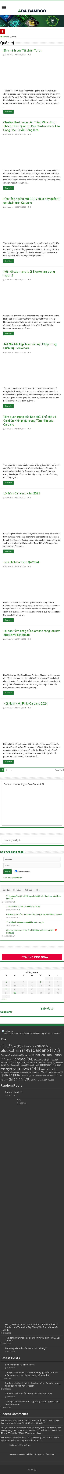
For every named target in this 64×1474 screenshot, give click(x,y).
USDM (35, 1080)
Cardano (46, 1050)
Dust (55, 1060)
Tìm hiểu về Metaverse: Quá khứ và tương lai (25, 922)
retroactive (25, 1075)
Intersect (48, 1065)
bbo (33, 1046)
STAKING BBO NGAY (35, 957)
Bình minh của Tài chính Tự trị (22, 50)
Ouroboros (6, 1072)
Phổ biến (17, 890)
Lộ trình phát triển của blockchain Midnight (26, 1348)
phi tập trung (34, 1072)
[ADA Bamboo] (32, 7)
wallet (43, 1080)
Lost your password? (12, 878)
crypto (24, 1059)
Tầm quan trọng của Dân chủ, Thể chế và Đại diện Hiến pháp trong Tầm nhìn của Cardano (29, 420)
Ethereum (32, 1062)
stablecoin (51, 1075)
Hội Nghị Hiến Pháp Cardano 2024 (25, 703)
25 (15, 993)
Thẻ (37, 890)
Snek (41, 1076)
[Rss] (29, 1469)
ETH (22, 1062)
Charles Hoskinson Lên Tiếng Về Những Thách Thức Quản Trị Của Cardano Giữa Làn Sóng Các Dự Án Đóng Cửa (31, 126)
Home (5, 37)
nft (43, 1069)
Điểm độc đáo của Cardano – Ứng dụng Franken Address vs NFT (34, 914)
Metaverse (9, 55)
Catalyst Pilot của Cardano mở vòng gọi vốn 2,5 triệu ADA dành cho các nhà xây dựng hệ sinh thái (31, 1374)
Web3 (51, 1080)
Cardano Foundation (12, 1055)
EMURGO (6, 1062)
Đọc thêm (8, 112)
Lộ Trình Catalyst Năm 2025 (21, 493)
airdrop (26, 1046)
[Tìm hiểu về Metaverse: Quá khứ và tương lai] (3, 922)
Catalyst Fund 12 (13, 1092)
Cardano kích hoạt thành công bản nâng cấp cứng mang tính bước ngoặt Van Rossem (32, 1384)
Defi (46, 1059)
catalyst (28, 1055)
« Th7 (4, 999)
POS (44, 1072)
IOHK (58, 1065)
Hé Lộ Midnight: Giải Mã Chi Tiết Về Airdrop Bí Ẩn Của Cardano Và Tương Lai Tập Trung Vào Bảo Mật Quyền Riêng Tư (29, 1327)
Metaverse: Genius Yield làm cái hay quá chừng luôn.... (33, 1454)
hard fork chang (47, 1063)
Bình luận (28, 890)
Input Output (35, 1065)
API (19, 1100)
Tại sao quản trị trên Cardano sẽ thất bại (23, 906)
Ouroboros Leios (20, 1072)
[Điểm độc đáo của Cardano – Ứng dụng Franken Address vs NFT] (3, 914)
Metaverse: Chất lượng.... (20, 1445)
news (29, 1068)
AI (17, 1046)
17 (6, 989)
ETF (16, 1063)
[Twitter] (32, 1469)
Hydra (24, 1065)
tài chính (19, 1079)
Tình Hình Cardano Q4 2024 (21, 562)
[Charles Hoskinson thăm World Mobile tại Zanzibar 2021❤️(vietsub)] (3, 930)
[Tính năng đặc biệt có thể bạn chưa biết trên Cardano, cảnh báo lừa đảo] (3, 896)
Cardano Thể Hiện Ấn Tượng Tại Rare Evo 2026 (28, 1393)
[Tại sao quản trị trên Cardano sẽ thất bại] (3, 906)
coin (10, 1060)
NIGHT (50, 1069)
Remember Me (23, 872)
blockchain (16, 1050)
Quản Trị (10, 1075)
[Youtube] (35, 1469)
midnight (10, 1069)
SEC (35, 1076)
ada (7, 1046)
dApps (38, 1060)
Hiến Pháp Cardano (11, 1065)
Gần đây (6, 890)
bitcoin (44, 1046)
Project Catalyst (55, 1072)
